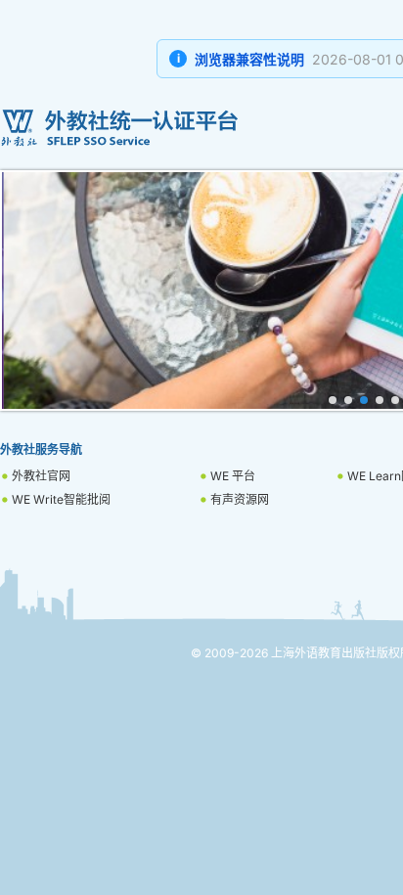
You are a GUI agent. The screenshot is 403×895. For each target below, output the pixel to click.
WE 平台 (232, 476)
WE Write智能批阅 (61, 499)
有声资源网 (239, 499)
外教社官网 (41, 476)
